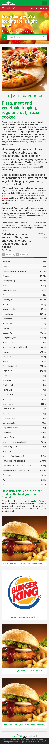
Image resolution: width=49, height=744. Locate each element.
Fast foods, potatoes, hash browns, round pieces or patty (24, 725)
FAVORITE (23, 254)
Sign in (35, 8)
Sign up (44, 8)
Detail (43, 742)
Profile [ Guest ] (9, 8)
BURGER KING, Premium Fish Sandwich (24, 617)
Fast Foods (6, 250)
